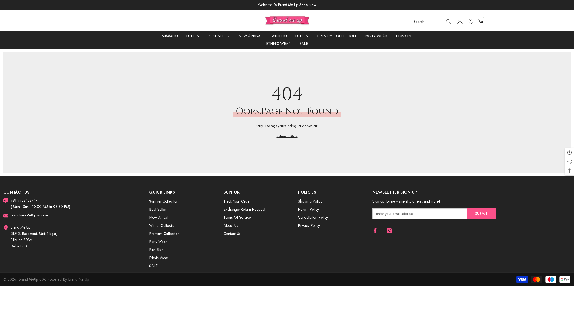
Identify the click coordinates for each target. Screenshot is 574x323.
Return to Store (287, 136)
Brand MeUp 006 (33, 279)
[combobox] (428, 22)
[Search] (433, 22)
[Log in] (460, 21)
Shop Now (307, 4)
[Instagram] (389, 230)
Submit (481, 213)
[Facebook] (375, 230)
